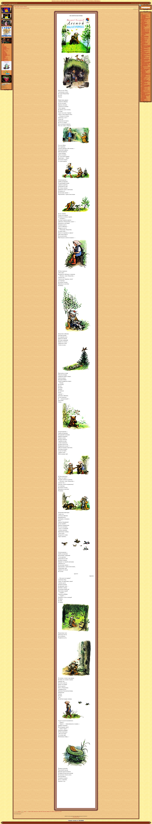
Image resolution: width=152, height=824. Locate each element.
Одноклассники (143, 34)
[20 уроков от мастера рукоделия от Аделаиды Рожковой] (6, 43)
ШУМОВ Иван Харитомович (145, 94)
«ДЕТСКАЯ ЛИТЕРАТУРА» (145, 32)
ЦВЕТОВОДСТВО (5, 59)
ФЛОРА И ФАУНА (144, 25)
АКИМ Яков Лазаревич (144, 36)
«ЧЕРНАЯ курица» (144, 20)
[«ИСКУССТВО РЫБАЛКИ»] (6, 74)
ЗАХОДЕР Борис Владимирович (143, 56)
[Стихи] (6, 82)
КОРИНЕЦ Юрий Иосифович (145, 62)
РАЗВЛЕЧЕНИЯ (4, 55)
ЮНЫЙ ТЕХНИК (143, 26)
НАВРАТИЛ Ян (143, 72)
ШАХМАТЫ (143, 27)
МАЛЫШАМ (4, 52)
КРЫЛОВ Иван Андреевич (145, 63)
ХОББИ (142, 28)
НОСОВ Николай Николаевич (145, 74)
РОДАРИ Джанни (144, 79)
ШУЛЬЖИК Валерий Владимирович (144, 93)
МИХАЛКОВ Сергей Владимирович (144, 70)
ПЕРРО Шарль (143, 75)
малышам (21, 6)
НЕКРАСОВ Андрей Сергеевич (146, 73)
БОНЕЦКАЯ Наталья (144, 43)
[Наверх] (140, 5)
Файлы (3, 44)
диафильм (48, 811)
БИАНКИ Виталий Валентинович (144, 41)
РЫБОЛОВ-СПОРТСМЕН (145, 30)
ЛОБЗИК (3, 51)
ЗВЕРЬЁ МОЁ (4, 49)
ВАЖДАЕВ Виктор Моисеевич (145, 45)
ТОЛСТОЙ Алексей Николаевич (144, 84)
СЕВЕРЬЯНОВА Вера (144, 80)
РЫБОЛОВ (4, 57)
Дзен (3, 45)
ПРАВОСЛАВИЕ (4, 54)
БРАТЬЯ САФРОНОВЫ (144, 24)
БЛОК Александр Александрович (144, 42)
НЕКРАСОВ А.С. (4, 53)
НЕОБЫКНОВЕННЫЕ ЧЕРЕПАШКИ (144, 19)
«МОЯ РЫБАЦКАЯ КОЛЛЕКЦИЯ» (144, 23)
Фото (41, 811)
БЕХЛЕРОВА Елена (144, 39)
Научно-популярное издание (145, 18)
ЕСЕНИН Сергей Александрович (143, 52)
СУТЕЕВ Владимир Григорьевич (144, 82)
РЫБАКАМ (3, 56)
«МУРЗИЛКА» (143, 17)
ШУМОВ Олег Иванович (145, 95)
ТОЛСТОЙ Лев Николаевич (145, 85)
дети (58, 811)
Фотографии (4, 46)
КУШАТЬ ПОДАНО (5, 50)
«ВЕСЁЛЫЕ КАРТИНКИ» (145, 16)
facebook (142, 35)
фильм (40, 811)
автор (61, 811)
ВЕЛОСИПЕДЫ (4, 47)
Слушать (29, 811)
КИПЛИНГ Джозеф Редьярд (145, 59)
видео (45, 811)
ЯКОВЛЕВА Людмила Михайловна (144, 100)
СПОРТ (3, 58)
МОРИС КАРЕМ (143, 71)
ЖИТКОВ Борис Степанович (145, 53)
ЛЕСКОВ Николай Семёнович (145, 64)
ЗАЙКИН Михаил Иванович (145, 55)
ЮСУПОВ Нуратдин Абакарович (144, 99)
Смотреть (52, 811)
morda (25, 811)
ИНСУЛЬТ (142, 21)
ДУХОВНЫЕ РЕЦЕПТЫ (5, 48)
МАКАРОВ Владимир (144, 65)
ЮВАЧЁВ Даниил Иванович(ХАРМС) (143, 97)
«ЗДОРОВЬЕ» (143, 15)
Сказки (32, 811)
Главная (15, 6)
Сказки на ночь (36, 811)
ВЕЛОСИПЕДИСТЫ (144, 14)
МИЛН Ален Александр (144, 69)
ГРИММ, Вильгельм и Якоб (145, 46)
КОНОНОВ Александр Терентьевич (144, 60)
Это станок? (143, 31)
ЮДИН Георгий (143, 96)
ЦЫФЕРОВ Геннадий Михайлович (144, 88)
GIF (50, 811)
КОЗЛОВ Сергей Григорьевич (145, 61)
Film (43, 811)
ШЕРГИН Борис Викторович (145, 92)
